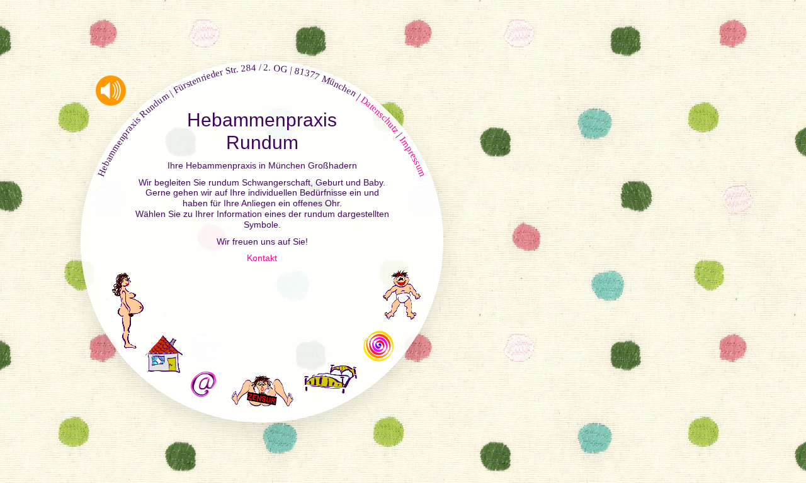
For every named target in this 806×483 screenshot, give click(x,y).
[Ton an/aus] (111, 90)
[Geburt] (261, 385)
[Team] (378, 346)
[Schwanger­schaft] (128, 311)
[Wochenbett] (330, 378)
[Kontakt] (203, 384)
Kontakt (262, 258)
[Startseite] (164, 354)
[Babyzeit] (402, 295)
